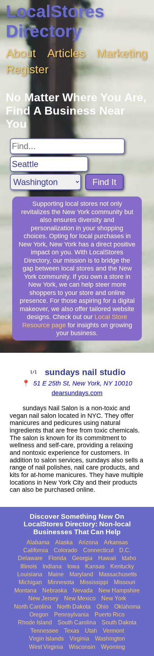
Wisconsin (82, 647)
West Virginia (46, 647)
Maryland (81, 574)
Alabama (38, 542)
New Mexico (80, 598)
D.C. (125, 550)
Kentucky (122, 566)
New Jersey (43, 598)
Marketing (121, 53)
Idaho (129, 558)
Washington (110, 639)
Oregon (38, 614)
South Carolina (77, 622)
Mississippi (94, 582)
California (35, 550)
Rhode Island (35, 622)
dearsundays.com (77, 393)
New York (113, 598)
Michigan (30, 582)
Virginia (79, 639)
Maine (56, 574)
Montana (25, 590)
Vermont (113, 631)
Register (27, 69)
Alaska (64, 542)
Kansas (95, 566)
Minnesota (61, 582)
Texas (71, 631)
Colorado (65, 550)
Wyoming (113, 647)
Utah (91, 631)
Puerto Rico (110, 614)
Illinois (28, 566)
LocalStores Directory (55, 21)
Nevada (83, 590)
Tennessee (44, 631)
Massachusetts (118, 574)
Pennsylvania (71, 614)
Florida (57, 558)
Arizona (88, 542)
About (21, 53)
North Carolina (32, 607)
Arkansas (116, 542)
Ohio (102, 607)
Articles (66, 53)
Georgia (82, 558)
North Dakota (74, 607)
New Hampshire (119, 590)
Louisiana (29, 574)
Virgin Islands (46, 639)
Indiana (52, 566)
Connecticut (98, 550)
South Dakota (119, 622)
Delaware (30, 558)
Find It (104, 182)
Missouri (124, 582)
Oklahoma (127, 607)
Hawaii (107, 558)
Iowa (73, 566)
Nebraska (54, 590)
